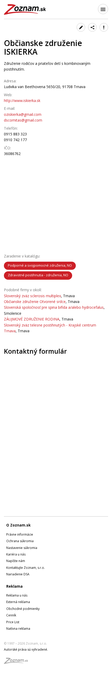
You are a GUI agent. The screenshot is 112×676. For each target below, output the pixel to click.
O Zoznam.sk (18, 525)
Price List (12, 622)
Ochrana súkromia (20, 541)
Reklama (14, 586)
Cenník (11, 615)
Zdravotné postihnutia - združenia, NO (38, 275)
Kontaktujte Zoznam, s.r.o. (25, 567)
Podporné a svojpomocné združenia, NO (40, 265)
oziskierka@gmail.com (22, 114)
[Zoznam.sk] (18, 662)
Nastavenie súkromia (21, 548)
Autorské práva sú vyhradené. (26, 649)
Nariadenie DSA (17, 574)
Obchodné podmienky (23, 608)
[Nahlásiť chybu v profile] (103, 27)
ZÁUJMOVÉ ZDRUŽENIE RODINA (31, 319)
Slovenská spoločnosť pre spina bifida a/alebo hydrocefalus (54, 307)
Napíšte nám (15, 561)
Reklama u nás (16, 595)
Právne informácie (19, 534)
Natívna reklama (18, 628)
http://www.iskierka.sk (22, 100)
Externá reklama (18, 602)
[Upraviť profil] (81, 27)
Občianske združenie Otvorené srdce (35, 301)
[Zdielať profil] (92, 27)
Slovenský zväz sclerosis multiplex (32, 295)
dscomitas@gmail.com (23, 120)
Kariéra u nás (16, 554)
